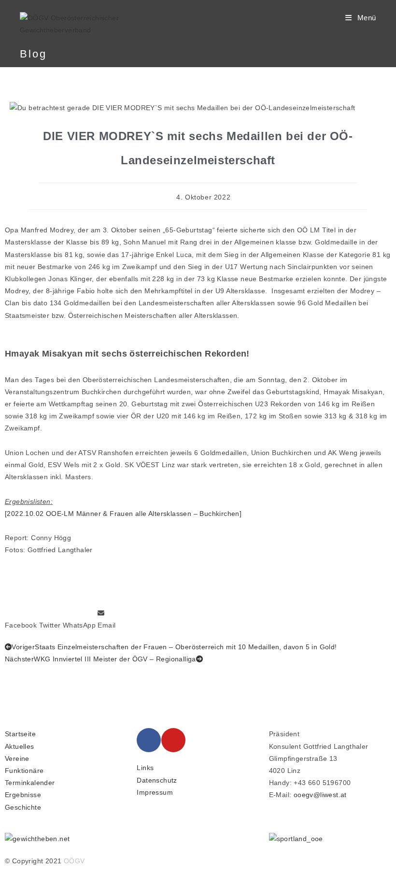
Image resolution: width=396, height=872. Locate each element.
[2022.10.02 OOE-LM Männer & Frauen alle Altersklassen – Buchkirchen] (123, 513)
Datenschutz (157, 780)
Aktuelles (19, 746)
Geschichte (23, 807)
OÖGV (74, 861)
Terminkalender (30, 782)
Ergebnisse (23, 795)
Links (145, 768)
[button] (21, 619)
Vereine (17, 758)
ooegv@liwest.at (320, 795)
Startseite (20, 734)
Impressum (155, 792)
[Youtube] (173, 740)
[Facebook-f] (149, 740)
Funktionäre (24, 770)
